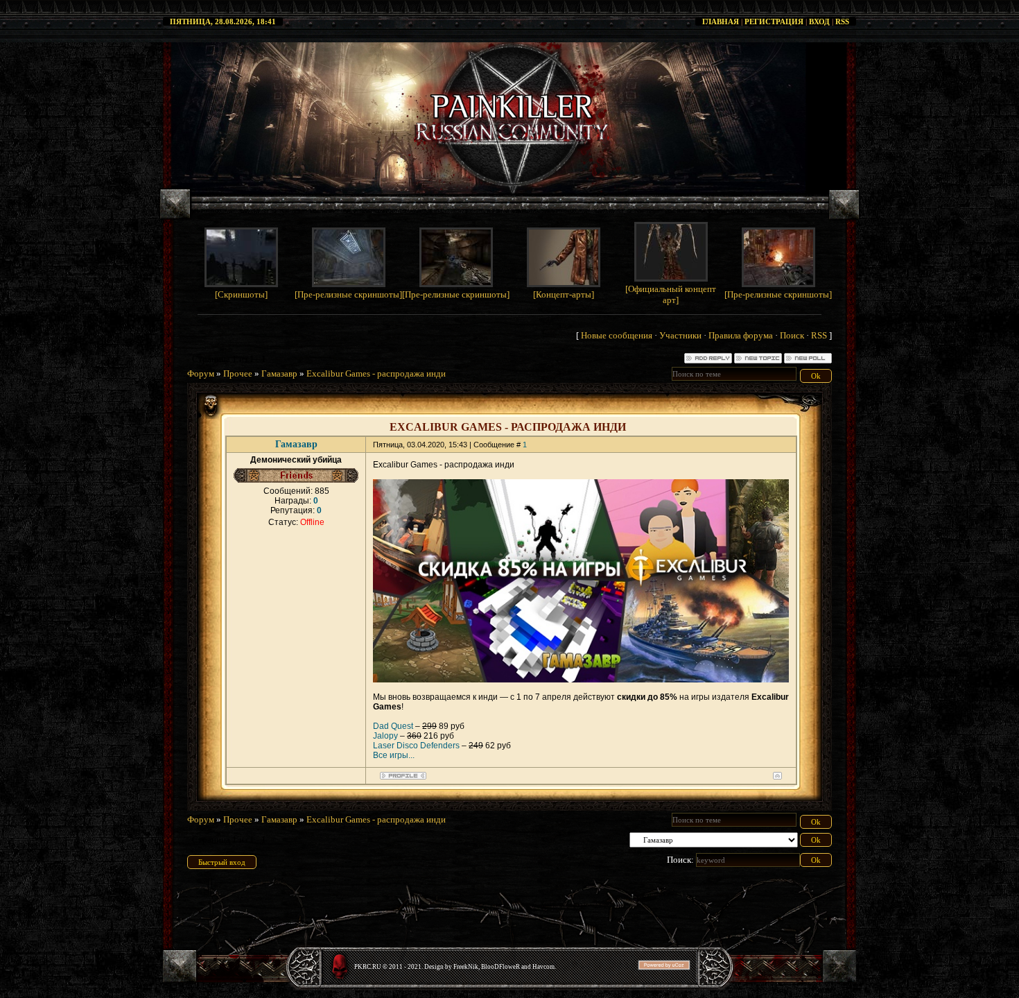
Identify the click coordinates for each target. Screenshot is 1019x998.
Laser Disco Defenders (416, 745)
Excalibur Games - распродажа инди (376, 373)
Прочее (237, 373)
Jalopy (385, 736)
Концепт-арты (563, 294)
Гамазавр (279, 373)
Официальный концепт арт (672, 294)
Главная (720, 21)
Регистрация (773, 21)
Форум (200, 373)
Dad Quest (393, 726)
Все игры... (394, 755)
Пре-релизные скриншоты (348, 294)
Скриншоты (241, 294)
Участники (680, 335)
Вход (819, 21)
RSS (842, 21)
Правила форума (740, 335)
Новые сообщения (616, 335)
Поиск (792, 335)
